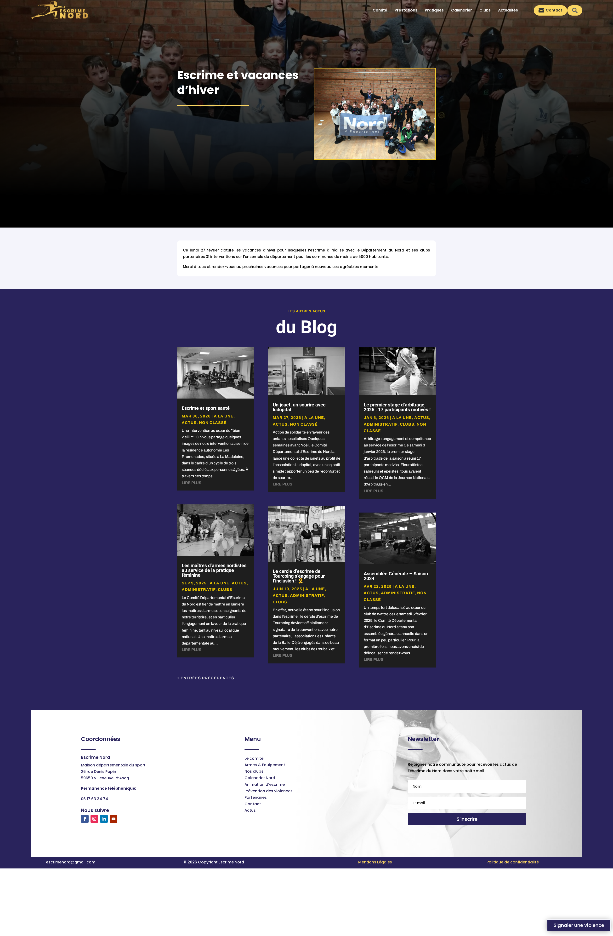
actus (189, 423)
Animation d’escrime (264, 784)
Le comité (253, 758)
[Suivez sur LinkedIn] (104, 819)
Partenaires (255, 797)
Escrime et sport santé (206, 408)
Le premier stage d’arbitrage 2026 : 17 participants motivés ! (397, 407)
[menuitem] (380, 10)
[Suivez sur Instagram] (94, 819)
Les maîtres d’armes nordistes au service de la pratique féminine (214, 570)
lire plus (191, 483)
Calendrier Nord (259, 778)
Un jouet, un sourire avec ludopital (299, 407)
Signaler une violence (579, 925)
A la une (223, 416)
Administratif (199, 590)
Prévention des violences (268, 791)
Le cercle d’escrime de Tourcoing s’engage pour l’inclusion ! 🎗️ (299, 576)
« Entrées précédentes (205, 678)
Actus (250, 810)
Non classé (213, 423)
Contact (252, 804)
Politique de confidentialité (513, 862)
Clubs (225, 590)
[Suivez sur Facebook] (85, 819)
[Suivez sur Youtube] (113, 819)
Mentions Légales (375, 862)
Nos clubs (253, 771)
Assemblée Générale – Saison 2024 (396, 576)
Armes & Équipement (264, 765)
